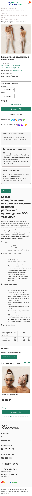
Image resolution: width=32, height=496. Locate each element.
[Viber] (21, 120)
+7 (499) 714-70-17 (9, 464)
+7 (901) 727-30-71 (9, 469)
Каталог (12, 8)
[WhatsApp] (24, 120)
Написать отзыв (9, 357)
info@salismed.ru (9, 474)
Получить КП (15, 114)
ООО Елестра (17, 70)
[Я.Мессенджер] (12, 120)
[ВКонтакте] (14, 120)
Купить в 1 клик (16, 104)
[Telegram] (19, 120)
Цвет (3, 92)
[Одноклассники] (16, 120)
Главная (4, 8)
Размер (3, 86)
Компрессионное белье (9, 19)
